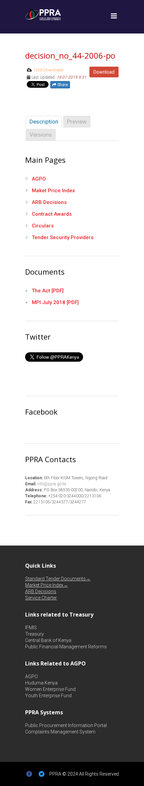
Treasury (34, 634)
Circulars (43, 226)
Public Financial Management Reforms (66, 646)
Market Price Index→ (46, 585)
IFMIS (31, 627)
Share (62, 84)
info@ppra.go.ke (51, 484)
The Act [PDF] (48, 291)
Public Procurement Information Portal (66, 725)
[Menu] (114, 16)
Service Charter (41, 597)
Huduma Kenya (41, 683)
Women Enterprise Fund (50, 689)
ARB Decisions (49, 202)
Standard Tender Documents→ (57, 578)
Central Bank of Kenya (48, 640)
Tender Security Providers (62, 237)
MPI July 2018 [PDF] (55, 302)
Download (104, 72)
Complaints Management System (60, 731)
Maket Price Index (53, 191)
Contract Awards (52, 214)
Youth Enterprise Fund (48, 695)
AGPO (39, 179)
